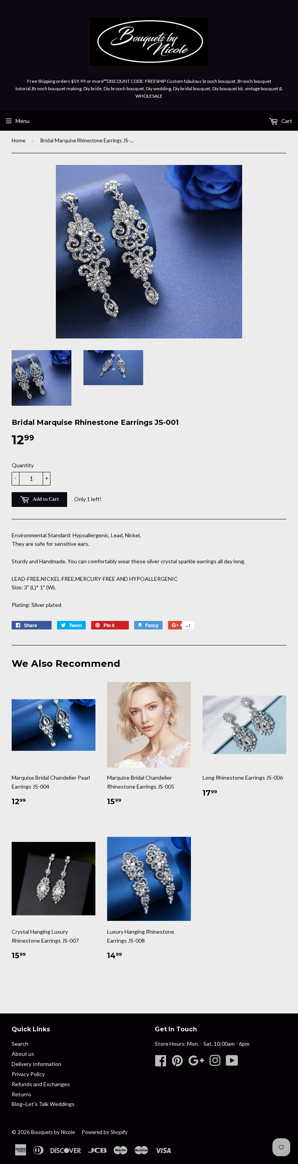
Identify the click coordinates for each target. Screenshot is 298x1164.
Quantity (23, 465)
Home (18, 140)
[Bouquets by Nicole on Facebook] (160, 1063)
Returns (21, 1094)
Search (20, 1043)
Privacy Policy (28, 1074)
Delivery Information (36, 1064)
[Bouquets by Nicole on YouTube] (232, 1063)
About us (23, 1053)
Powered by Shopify (105, 1132)
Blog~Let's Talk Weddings (43, 1104)
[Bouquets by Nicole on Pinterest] (177, 1063)
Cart (286, 120)
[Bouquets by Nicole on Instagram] (215, 1063)
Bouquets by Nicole (53, 1132)
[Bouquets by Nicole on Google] (196, 1063)
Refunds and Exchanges (41, 1084)
